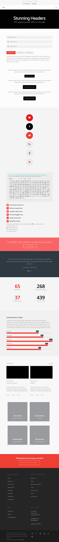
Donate (32, 487)
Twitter (13, 395)
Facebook (8, 395)
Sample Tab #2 (20, 52)
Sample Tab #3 (29, 52)
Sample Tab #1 (11, 52)
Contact (22, 539)
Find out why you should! (29, 462)
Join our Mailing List (12, 517)
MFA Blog (34, 3)
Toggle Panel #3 (13, 46)
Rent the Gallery (34, 490)
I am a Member (26, 3)
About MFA (10, 493)
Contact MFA (10, 496)
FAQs (32, 481)
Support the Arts (11, 487)
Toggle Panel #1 (13, 37)
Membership (10, 490)
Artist (32, 493)
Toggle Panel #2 (13, 41)
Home (9, 478)
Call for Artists (11, 484)
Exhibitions (10, 481)
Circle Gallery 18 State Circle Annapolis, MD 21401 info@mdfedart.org (35, 515)
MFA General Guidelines (36, 484)
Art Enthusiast (34, 496)
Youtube (18, 395)
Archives (9, 514)
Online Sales (10, 511)
